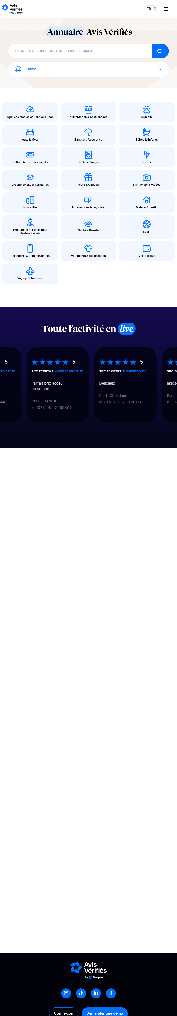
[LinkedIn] (96, 993)
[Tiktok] (81, 993)
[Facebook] (111, 993)
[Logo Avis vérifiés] (12, 9)
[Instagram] (66, 993)
